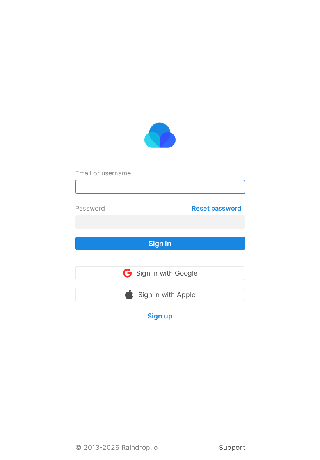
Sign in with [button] (166, 273)
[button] (160, 243)
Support (232, 447)
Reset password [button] (216, 208)
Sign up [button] (160, 316)
